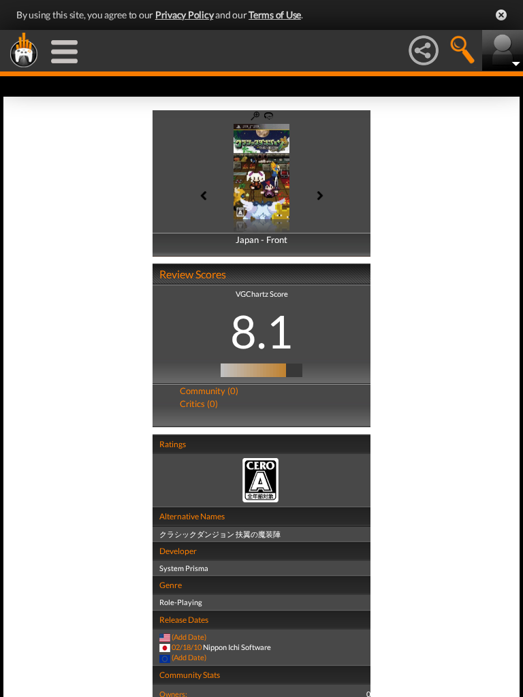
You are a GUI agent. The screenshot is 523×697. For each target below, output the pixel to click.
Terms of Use (275, 14)
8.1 (261, 331)
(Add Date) (189, 636)
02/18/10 (187, 647)
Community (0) (209, 390)
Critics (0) (199, 403)
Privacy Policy (184, 14)
